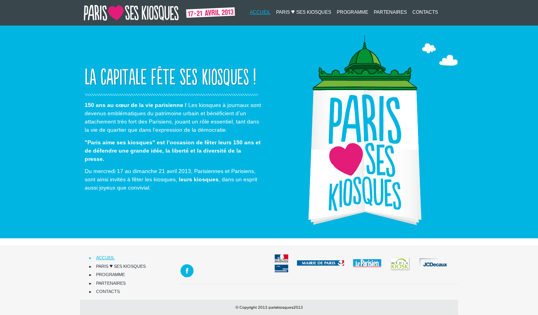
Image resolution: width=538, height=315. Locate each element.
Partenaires (390, 12)
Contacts (425, 12)
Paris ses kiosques (303, 11)
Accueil (260, 12)
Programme (352, 12)
